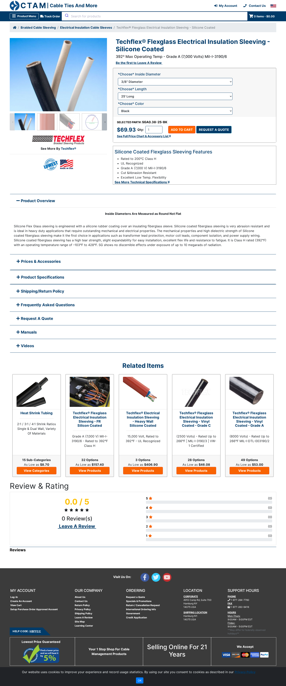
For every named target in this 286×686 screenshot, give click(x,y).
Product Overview (37, 200)
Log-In (14, 597)
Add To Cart (182, 130)
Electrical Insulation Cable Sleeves (86, 27)
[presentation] (12, 121)
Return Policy (82, 605)
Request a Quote (214, 130)
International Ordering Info (141, 609)
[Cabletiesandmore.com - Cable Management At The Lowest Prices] (14, 6)
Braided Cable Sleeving (38, 27)
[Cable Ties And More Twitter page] (157, 578)
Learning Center (84, 625)
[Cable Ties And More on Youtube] (168, 578)
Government (133, 613)
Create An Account (21, 601)
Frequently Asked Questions (47, 305)
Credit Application (136, 617)
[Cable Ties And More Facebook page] (146, 578)
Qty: (140, 130)
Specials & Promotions (139, 601)
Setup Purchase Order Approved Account (34, 609)
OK (140, 680)
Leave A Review (84, 617)
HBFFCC (35, 631)
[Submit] (66, 15)
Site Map (80, 621)
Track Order (52, 16)
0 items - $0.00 (264, 16)
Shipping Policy (83, 613)
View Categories (36, 471)
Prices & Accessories (40, 261)
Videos (27, 345)
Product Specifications (42, 277)
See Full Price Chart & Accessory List (143, 136)
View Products (90, 471)
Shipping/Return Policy (42, 291)
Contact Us (81, 601)
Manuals (28, 332)
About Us (80, 597)
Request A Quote (36, 318)
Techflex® (68, 148)
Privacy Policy (83, 609)
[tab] (143, 262)
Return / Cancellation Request (143, 605)
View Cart (16, 605)
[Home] (14, 27)
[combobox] (154, 16)
